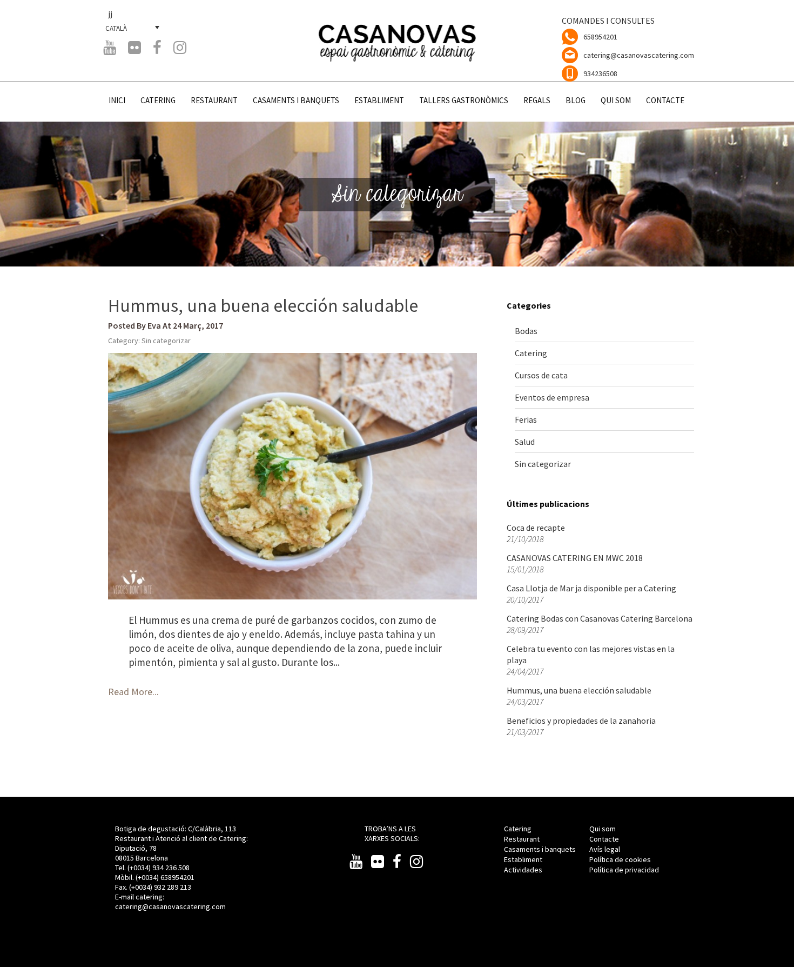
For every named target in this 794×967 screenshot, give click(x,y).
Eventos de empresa (552, 397)
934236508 (600, 73)
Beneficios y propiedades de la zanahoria (581, 720)
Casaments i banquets (540, 849)
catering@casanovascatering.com (638, 55)
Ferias (526, 419)
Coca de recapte (536, 527)
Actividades (523, 870)
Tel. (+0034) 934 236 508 (152, 867)
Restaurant (522, 839)
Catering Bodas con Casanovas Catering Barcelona (599, 618)
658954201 (600, 37)
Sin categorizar (166, 340)
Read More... (133, 691)
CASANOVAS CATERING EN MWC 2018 (575, 557)
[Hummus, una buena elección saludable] (292, 476)
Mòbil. (125, 877)
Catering (531, 353)
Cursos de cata (541, 375)
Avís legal (604, 849)
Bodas (526, 330)
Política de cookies (620, 859)
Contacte (604, 839)
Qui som (602, 828)
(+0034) (148, 877)
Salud (525, 441)
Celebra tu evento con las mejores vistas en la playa (591, 654)
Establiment (523, 859)
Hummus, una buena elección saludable (263, 305)
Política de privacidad (624, 870)
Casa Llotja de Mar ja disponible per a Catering (591, 588)
